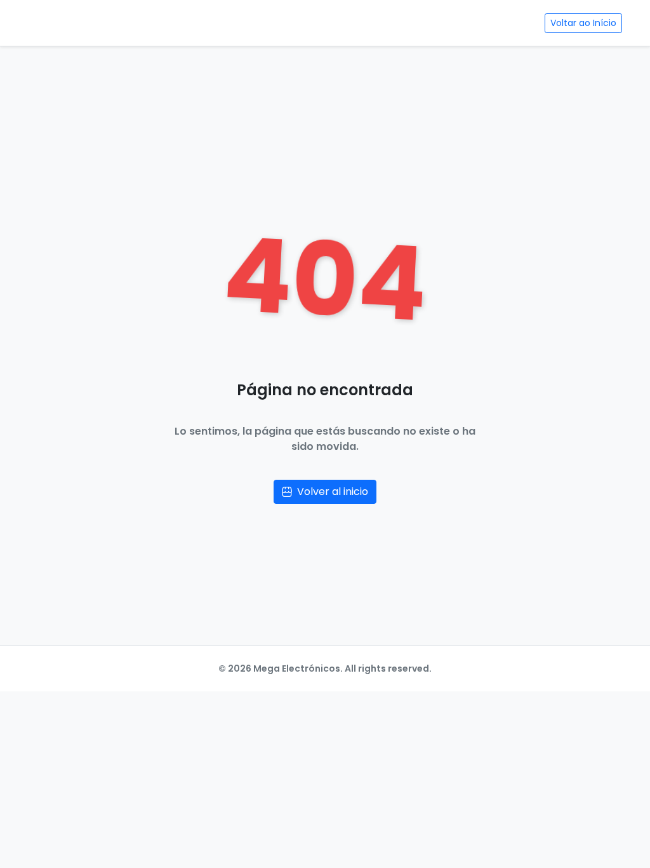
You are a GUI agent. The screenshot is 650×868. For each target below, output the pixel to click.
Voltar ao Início (583, 23)
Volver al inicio (332, 491)
